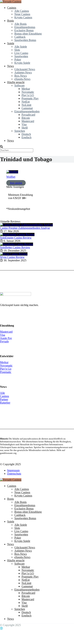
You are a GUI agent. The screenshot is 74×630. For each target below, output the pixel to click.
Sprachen (19, 130)
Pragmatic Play (30, 98)
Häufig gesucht (15, 82)
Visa (24, 124)
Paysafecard (28, 114)
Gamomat (27, 108)
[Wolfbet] (12, 171)
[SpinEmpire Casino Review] (17, 234)
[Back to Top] (1, 628)
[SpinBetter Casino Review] (16, 244)
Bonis (10, 20)
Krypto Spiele (22, 62)
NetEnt (26, 101)
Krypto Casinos (23, 17)
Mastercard (28, 121)
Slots (17, 49)
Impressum (13, 470)
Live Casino (21, 53)
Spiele (10, 43)
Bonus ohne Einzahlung (28, 33)
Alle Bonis (20, 23)
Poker (17, 59)
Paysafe (4, 341)
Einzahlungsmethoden (27, 111)
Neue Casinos (22, 14)
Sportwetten (21, 56)
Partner (4, 399)
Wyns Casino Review (12, 257)
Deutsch (26, 134)
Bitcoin (26, 117)
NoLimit (26, 104)
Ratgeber (5, 402)
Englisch (26, 137)
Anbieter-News (23, 72)
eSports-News (22, 79)
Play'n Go (5, 368)
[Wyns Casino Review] (13, 253)
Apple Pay (6, 338)
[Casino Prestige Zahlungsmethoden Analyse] (26, 224)
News (10, 66)
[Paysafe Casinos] (10, 1)
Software (19, 85)
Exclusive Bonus (24, 30)
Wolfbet (10, 176)
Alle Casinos (21, 10)
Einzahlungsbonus (24, 27)
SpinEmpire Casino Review (16, 237)
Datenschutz (14, 473)
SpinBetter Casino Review (15, 247)
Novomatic (28, 91)
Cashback (20, 36)
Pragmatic (5, 372)
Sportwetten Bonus (25, 40)
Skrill (25, 127)
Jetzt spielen (16, 183)
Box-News (20, 75)
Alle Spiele (20, 46)
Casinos (11, 7)
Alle (2, 392)
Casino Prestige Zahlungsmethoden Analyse (25, 227)
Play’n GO (28, 95)
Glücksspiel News (24, 69)
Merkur (26, 88)
